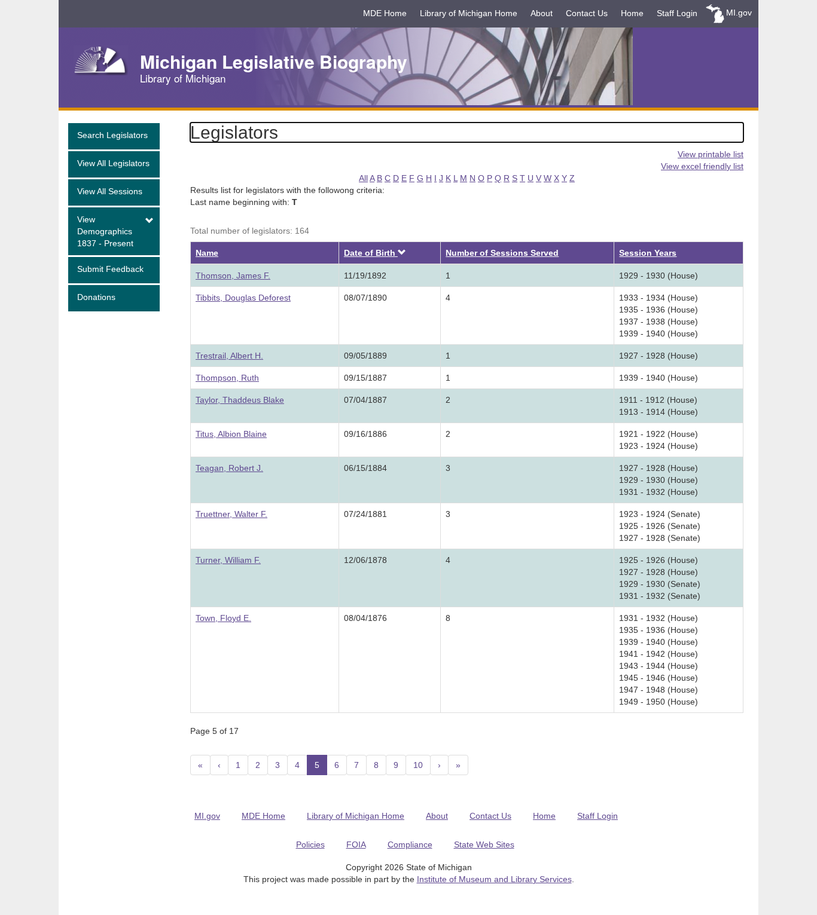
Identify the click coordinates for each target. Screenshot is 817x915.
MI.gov (739, 12)
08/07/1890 (365, 297)
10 (418, 765)
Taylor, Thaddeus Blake (240, 400)
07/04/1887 (365, 400)
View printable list (710, 154)
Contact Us (587, 13)
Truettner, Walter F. (231, 514)
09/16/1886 (365, 434)
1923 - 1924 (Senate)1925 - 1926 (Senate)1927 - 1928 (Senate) (659, 526)
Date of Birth (371, 253)
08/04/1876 (365, 618)
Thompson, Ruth (227, 377)
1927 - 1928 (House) (658, 355)
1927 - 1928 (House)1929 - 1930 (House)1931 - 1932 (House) (658, 480)
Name (207, 253)
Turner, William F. (228, 560)
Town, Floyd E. (223, 618)
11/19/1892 (365, 275)
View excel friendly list (702, 166)
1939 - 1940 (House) (658, 377)
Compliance (410, 844)
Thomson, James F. (233, 275)
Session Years (647, 253)
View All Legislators (113, 163)
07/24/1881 (365, 514)
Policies (310, 844)
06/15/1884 (365, 468)
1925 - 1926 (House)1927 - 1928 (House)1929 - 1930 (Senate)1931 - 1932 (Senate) (659, 578)
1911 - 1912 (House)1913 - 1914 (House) (658, 406)
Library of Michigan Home (468, 13)
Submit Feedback (110, 269)
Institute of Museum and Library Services (494, 879)
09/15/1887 (365, 377)
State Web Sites (484, 844)
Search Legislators (112, 135)
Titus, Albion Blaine (231, 434)
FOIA (356, 844)
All (363, 178)
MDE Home (385, 13)
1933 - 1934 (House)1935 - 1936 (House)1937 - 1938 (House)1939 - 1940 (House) (658, 315)
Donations (96, 297)
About (542, 13)
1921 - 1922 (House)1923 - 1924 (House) (658, 440)
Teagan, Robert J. (229, 468)
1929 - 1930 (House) (658, 275)
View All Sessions (109, 191)
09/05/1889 (365, 355)
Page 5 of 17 (214, 731)
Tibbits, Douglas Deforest (243, 297)
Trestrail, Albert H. (229, 355)
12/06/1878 (365, 560)
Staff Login (677, 13)
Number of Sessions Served (502, 253)
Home (632, 13)
